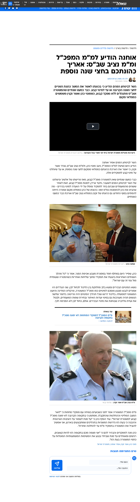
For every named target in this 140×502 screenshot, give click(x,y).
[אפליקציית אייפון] (13, 8)
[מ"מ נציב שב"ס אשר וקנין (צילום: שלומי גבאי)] (92, 368)
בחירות (98, 2)
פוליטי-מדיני (82, 8)
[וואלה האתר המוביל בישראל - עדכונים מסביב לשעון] (121, 3)
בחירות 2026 (57, 8)
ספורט (106, 2)
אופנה (32, 2)
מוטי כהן (132, 444)
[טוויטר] (9, 8)
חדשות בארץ (94, 8)
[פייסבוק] (5, 8)
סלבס (82, 2)
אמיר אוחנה (115, 444)
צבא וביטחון (106, 8)
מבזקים (116, 8)
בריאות (60, 2)
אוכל (68, 2)
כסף (74, 2)
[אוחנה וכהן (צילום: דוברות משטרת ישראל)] (92, 235)
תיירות (51, 2)
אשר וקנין (125, 444)
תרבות (89, 2)
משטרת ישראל (103, 444)
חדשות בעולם (69, 8)
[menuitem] (105, 3)
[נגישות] (3, 3)
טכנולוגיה (42, 2)
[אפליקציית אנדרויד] (17, 8)
